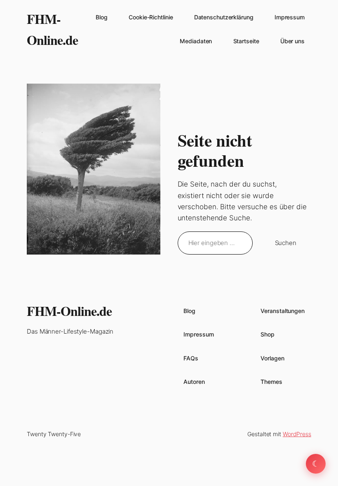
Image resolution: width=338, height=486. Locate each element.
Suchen (285, 243)
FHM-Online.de (69, 310)
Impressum (290, 17)
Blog (102, 17)
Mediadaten (196, 40)
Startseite (246, 40)
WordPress (297, 433)
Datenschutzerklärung (224, 17)
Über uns (292, 40)
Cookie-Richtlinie (151, 17)
